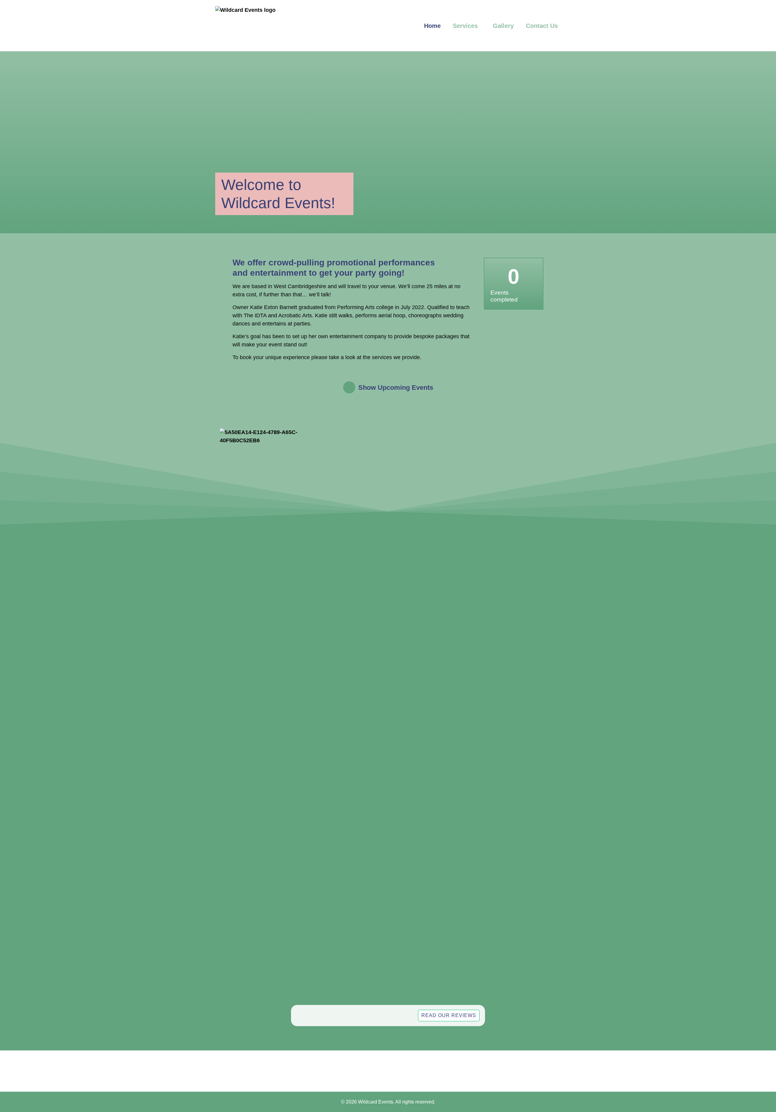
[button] (388, 387)
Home (432, 25)
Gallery (503, 25)
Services (465, 25)
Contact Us (542, 25)
